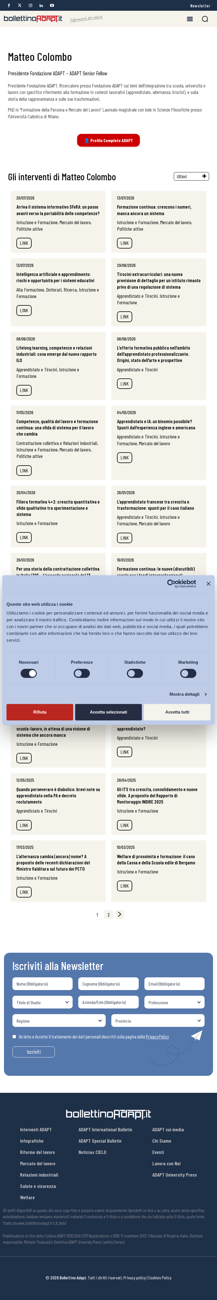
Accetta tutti (177, 712)
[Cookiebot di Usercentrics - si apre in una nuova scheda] (171, 583)
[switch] (82, 673)
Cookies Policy (160, 1277)
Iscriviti (34, 1051)
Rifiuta (39, 712)
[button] (205, 19)
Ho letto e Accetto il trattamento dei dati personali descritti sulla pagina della (94, 1036)
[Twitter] (20, 5)
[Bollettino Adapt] (53, 19)
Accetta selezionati (108, 712)
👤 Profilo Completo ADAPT (108, 140)
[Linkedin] (41, 5)
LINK (24, 243)
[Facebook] (9, 5)
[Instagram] (30, 5)
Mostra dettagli (185, 694)
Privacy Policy (157, 1036)
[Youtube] (52, 5)
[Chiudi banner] (209, 584)
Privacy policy (134, 1277)
